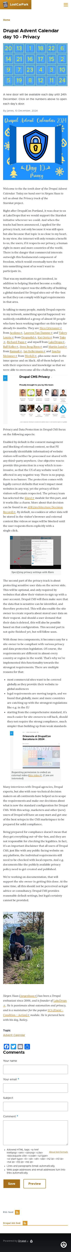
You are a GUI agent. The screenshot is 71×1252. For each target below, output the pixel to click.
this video (34, 775)
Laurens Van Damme (37, 332)
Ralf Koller (9, 346)
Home (6, 20)
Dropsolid (27, 337)
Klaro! (28, 498)
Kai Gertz (44, 337)
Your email (10, 1079)
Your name (10, 1061)
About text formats (58, 1152)
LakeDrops (55, 342)
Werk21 (29, 356)
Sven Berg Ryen (30, 346)
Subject (8, 1098)
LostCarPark (19, 4)
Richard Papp (15, 342)
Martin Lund (56, 346)
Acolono (15, 332)
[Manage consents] (64, 1245)
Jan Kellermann (33, 351)
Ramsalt (15, 351)
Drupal (22, 1241)
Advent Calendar (14, 1035)
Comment (9, 1116)
